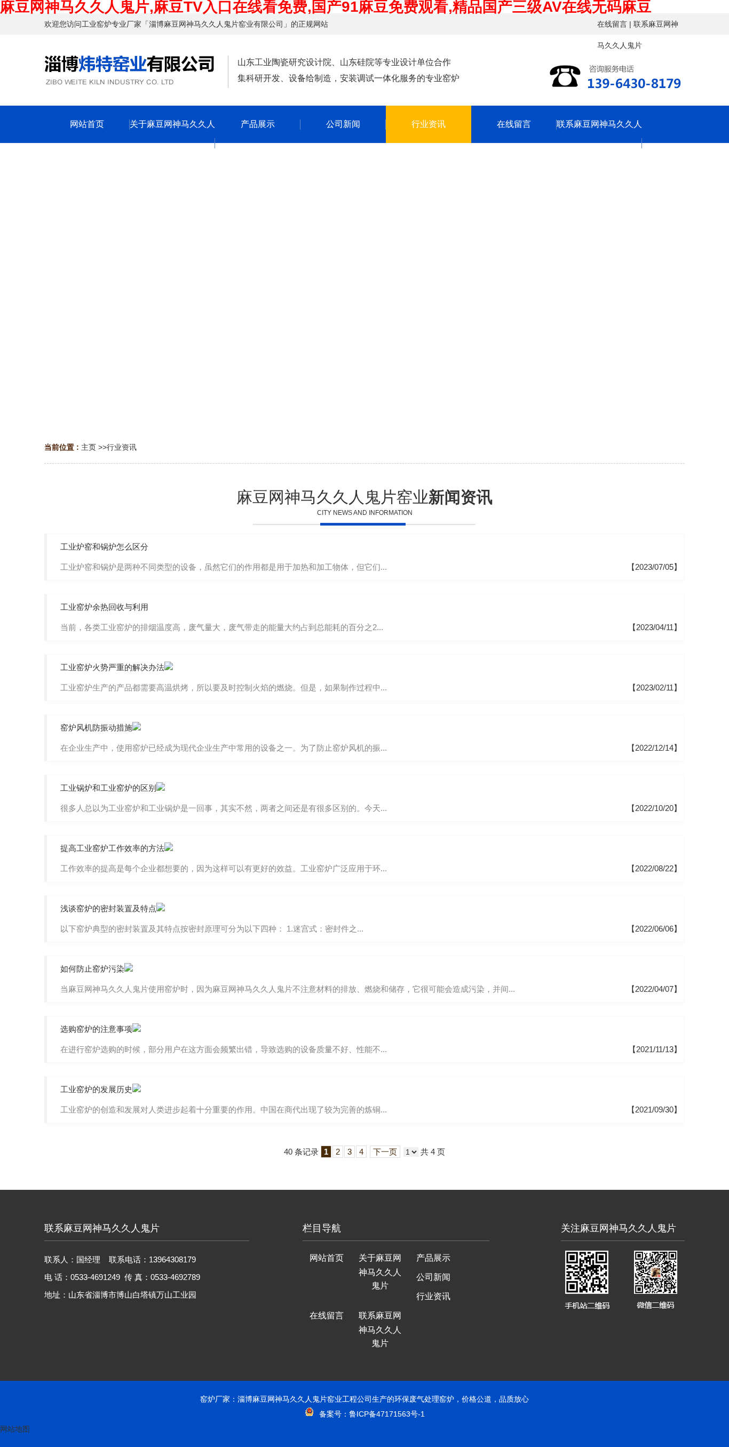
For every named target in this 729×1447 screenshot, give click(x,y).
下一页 (385, 1151)
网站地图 (15, 1429)
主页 (88, 447)
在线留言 (612, 24)
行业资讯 (122, 447)
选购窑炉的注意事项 (96, 1028)
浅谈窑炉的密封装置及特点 (108, 908)
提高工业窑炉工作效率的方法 (112, 848)
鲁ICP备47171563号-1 (387, 1414)
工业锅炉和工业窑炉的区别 (108, 787)
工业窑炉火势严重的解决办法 (112, 667)
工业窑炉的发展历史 (96, 1089)
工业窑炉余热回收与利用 (104, 606)
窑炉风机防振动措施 (96, 727)
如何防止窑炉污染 (92, 968)
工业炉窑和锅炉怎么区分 (104, 546)
